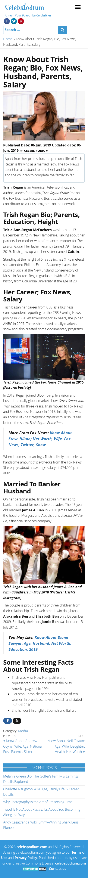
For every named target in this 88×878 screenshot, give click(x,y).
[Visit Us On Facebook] (6, 20)
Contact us (57, 868)
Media (23, 731)
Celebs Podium (36, 151)
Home (8, 39)
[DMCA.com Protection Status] (35, 868)
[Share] (7, 721)
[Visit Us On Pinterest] (20, 20)
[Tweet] (17, 721)
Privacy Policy (26, 857)
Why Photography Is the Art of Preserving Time (38, 802)
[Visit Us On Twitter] (13, 20)
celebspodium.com (31, 846)
